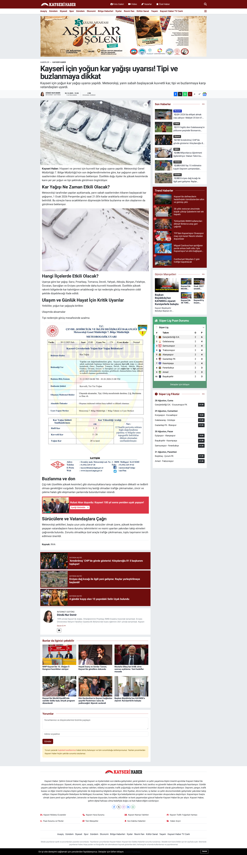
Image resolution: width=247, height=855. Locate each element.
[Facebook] (114, 807)
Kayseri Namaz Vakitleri (138, 815)
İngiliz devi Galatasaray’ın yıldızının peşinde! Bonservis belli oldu (189, 129)
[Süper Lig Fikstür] (203, 394)
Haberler (44, 62)
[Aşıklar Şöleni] (123, 36)
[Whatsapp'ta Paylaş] (185, 94)
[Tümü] (203, 104)
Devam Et (60, 626)
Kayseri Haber (59, 62)
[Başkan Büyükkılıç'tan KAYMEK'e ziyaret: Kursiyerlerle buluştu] (131, 686)
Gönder (47, 741)
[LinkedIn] (128, 807)
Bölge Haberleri (105, 11)
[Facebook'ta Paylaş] (175, 94)
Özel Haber (164, 4)
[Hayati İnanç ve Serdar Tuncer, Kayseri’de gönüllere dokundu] (95, 654)
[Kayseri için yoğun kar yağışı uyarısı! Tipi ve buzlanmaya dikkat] (95, 132)
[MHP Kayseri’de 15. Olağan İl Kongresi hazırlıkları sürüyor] (59, 654)
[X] (119, 807)
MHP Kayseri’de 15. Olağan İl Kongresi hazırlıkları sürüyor (55, 667)
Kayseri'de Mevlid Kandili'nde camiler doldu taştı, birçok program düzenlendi (58, 700)
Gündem (53, 11)
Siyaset (63, 11)
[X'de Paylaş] (180, 94)
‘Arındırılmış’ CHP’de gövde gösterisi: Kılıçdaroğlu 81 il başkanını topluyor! (188, 142)
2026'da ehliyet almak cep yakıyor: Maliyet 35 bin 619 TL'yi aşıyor (188, 116)
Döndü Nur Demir (67, 614)
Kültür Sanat (143, 11)
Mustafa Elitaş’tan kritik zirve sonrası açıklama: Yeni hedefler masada (129, 669)
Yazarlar (148, 4)
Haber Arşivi (175, 821)
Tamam (204, 851)
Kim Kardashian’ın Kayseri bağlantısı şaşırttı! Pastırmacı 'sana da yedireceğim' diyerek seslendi (95, 700)
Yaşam (154, 11)
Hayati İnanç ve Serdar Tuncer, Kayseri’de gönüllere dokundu (92, 667)
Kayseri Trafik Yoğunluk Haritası (183, 815)
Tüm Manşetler (91, 821)
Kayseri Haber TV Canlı (171, 11)
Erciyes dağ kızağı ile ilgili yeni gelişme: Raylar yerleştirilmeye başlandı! (186, 180)
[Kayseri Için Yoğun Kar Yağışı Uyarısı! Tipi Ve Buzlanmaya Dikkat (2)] (95, 239)
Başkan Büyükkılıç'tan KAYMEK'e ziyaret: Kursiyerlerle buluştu (129, 699)
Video (134, 4)
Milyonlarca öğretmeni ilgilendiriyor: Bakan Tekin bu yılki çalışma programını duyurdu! (187, 154)
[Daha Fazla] (190, 94)
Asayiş (43, 11)
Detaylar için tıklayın (179, 384)
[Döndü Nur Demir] (48, 616)
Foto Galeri (118, 4)
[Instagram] (123, 807)
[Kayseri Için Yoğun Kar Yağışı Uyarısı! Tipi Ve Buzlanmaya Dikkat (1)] (95, 397)
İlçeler (119, 11)
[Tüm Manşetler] (203, 274)
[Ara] (205, 4)
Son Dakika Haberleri (136, 821)
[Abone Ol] (204, 94)
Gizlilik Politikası (132, 851)
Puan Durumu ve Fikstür (53, 821)
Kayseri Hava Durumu (95, 815)
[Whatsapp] (133, 807)
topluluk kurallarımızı (67, 750)
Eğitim (176, 149)
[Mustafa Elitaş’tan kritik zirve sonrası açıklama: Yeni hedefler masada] (131, 654)
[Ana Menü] (205, 11)
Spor (71, 11)
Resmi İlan (129, 11)
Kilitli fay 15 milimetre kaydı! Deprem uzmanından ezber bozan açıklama (187, 167)
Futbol (176, 124)
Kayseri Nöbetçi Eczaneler (54, 815)
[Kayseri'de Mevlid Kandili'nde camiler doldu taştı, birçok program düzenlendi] (59, 686)
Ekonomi (91, 11)
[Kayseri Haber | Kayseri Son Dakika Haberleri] (58, 4)
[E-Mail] (59, 630)
